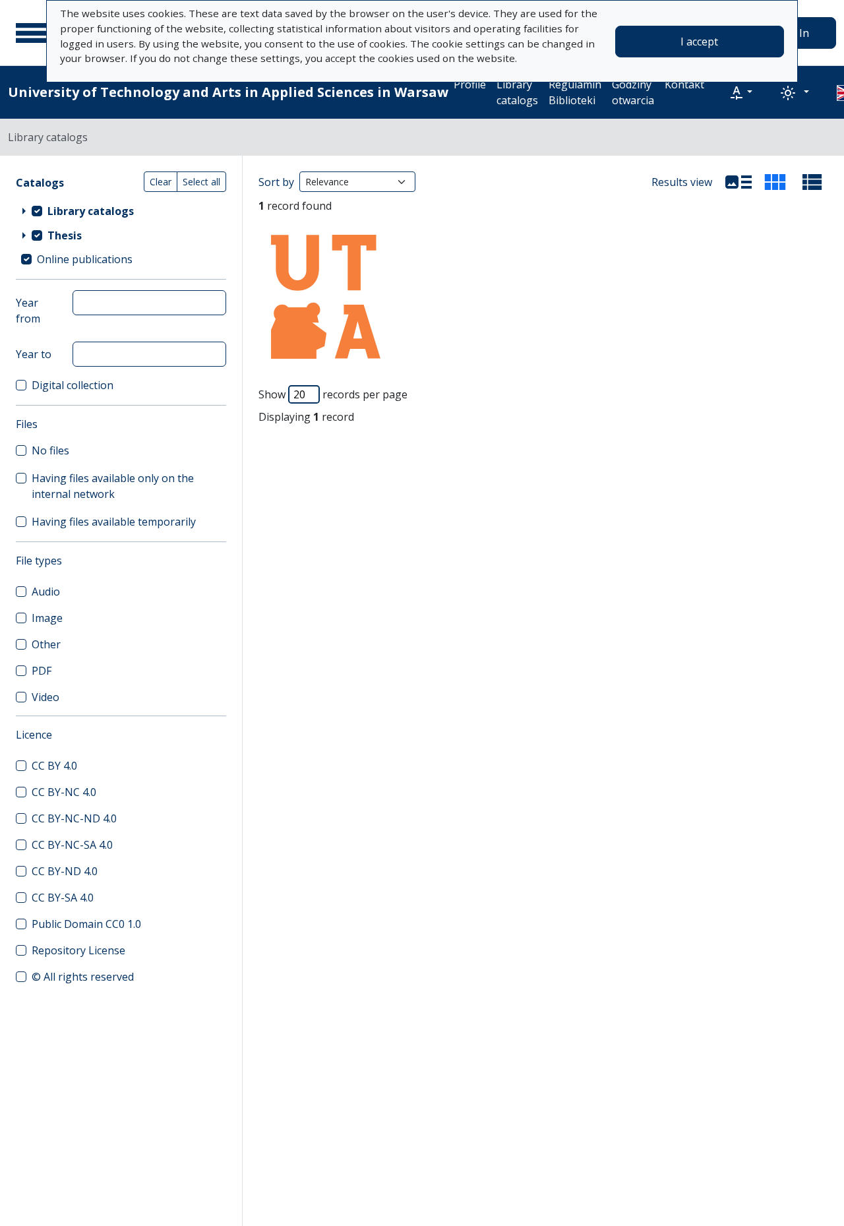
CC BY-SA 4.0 (63, 897)
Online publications (85, 259)
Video (45, 697)
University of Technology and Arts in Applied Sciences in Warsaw (228, 92)
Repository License (78, 950)
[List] (738, 182)
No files (50, 450)
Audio (46, 591)
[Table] (812, 182)
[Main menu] (32, 33)
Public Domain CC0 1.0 (86, 924)
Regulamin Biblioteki (575, 92)
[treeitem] (121, 210)
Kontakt (684, 84)
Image (47, 618)
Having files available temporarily (114, 521)
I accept (699, 41)
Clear (160, 181)
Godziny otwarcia (633, 92)
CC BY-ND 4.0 (65, 871)
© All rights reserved (83, 976)
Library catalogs (517, 92)
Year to (33, 354)
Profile (470, 84)
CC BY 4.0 (54, 765)
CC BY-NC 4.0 (64, 792)
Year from (28, 310)
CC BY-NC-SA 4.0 (72, 845)
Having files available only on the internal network (113, 486)
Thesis (64, 235)
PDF (41, 670)
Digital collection (72, 385)
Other (46, 644)
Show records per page (332, 394)
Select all (201, 181)
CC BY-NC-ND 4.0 (74, 818)
